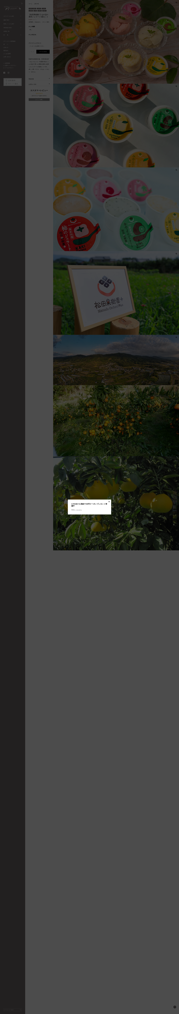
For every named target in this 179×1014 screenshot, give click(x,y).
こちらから (78, 510)
